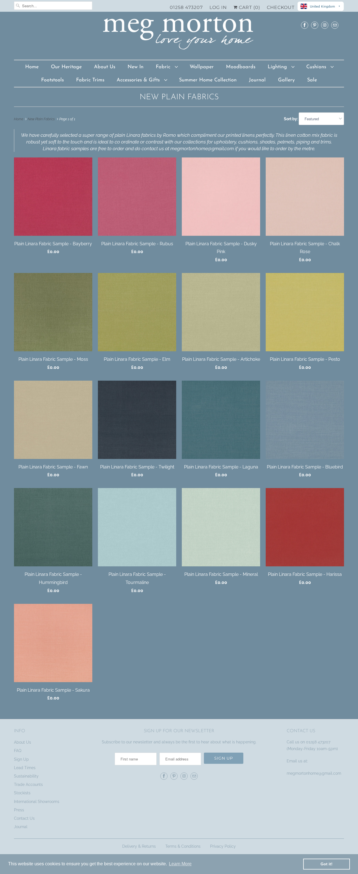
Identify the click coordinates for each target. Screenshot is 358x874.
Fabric (164, 67)
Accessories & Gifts (139, 80)
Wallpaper (202, 67)
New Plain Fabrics (179, 97)
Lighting (278, 67)
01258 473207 (186, 7)
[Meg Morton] (179, 35)
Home (32, 67)
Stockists (22, 793)
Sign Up (21, 759)
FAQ (17, 750)
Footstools (52, 80)
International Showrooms (36, 801)
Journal (257, 80)
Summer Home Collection (208, 80)
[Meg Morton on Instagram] (324, 25)
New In (135, 67)
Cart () (248, 7)
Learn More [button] (180, 863)
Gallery (286, 80)
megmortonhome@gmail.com (314, 773)
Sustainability (26, 776)
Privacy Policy (223, 846)
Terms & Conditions (183, 846)
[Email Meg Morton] (334, 25)
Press (19, 810)
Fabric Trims (90, 80)
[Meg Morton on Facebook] (304, 25)
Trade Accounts (28, 784)
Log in (218, 7)
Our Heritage (66, 67)
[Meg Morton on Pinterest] (314, 25)
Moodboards (240, 67)
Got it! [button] (327, 864)
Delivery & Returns (139, 846)
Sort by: (291, 119)
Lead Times (25, 767)
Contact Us (24, 818)
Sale (312, 80)
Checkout (281, 7)
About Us (104, 67)
